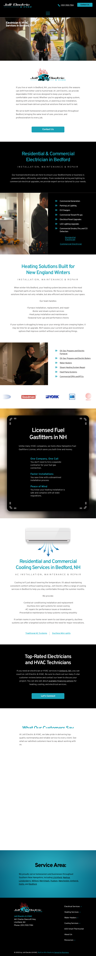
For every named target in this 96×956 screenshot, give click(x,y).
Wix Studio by (49, 953)
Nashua (66, 877)
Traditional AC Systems (36, 633)
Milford (35, 881)
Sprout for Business (61, 953)
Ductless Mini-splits (61, 633)
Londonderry (25, 881)
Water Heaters (66, 363)
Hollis (21, 884)
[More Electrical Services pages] (81, 906)
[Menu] (48, 13)
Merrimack (44, 881)
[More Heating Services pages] (80, 912)
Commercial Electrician (71, 244)
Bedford (33, 884)
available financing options (60, 681)
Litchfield (57, 877)
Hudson (54, 881)
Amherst (74, 881)
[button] (48, 129)
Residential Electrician (70, 238)
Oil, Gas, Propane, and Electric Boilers (75, 358)
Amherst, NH (65, 671)
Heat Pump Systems (68, 372)
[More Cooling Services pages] (79, 923)
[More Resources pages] (74, 940)
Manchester (64, 881)
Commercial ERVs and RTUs (72, 376)
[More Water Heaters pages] (77, 917)
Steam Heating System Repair (72, 367)
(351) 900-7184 (67, 5)
